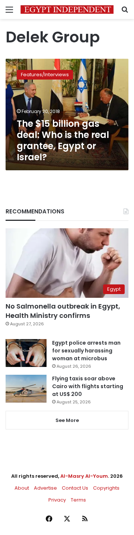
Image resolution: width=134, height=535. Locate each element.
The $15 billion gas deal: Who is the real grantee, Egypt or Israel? (63, 140)
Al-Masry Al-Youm (84, 476)
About (22, 488)
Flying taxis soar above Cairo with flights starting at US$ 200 (87, 386)
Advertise (45, 488)
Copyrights (106, 488)
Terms (78, 499)
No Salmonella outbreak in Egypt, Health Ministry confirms (63, 311)
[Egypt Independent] (67, 9)
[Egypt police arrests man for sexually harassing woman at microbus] (26, 353)
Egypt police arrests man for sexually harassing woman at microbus (86, 350)
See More (67, 420)
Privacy (57, 499)
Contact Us (75, 488)
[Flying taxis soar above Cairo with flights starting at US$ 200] (26, 389)
